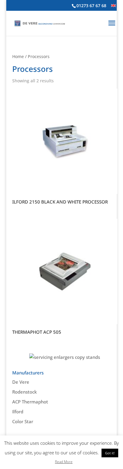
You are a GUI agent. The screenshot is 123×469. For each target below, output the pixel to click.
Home (18, 56)
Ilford (17, 412)
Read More (64, 461)
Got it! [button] (110, 453)
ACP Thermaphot (30, 402)
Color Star (22, 421)
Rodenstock (24, 392)
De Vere (20, 382)
